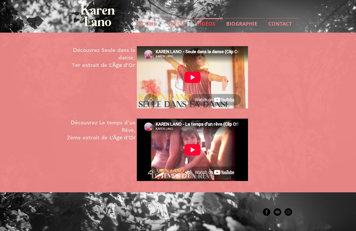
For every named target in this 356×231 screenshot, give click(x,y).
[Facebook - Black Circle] (266, 212)
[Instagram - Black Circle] (288, 212)
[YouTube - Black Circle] (277, 212)
